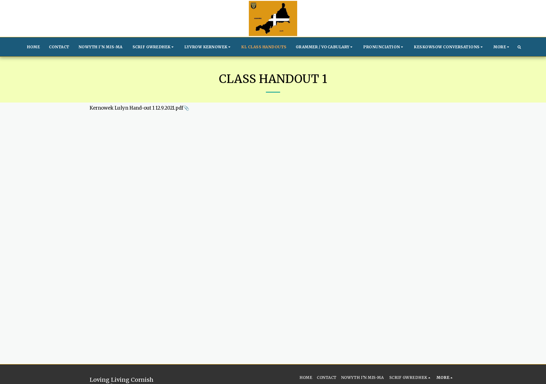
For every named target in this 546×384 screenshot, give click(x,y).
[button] (154, 47)
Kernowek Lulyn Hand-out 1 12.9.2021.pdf (136, 108)
